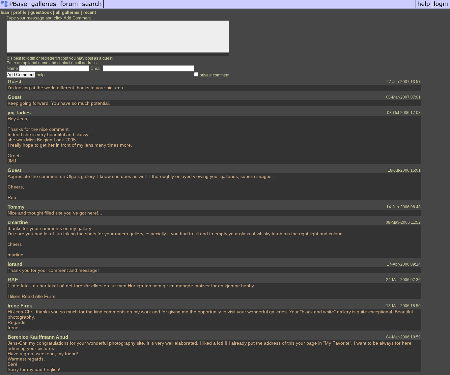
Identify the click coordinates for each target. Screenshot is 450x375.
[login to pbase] (441, 7)
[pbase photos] (14, 7)
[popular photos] (259, 7)
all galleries (67, 12)
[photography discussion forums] (69, 7)
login (30, 58)
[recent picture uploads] (43, 7)
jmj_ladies (19, 112)
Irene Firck (20, 305)
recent (89, 12)
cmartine (18, 222)
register (47, 58)
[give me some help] (423, 7)
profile (19, 12)
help (40, 74)
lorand (15, 264)
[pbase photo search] (92, 7)
